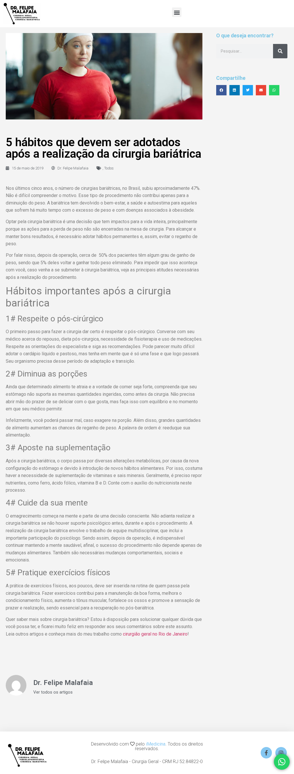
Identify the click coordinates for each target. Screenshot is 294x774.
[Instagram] (281, 752)
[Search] (280, 51)
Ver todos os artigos (53, 692)
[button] (176, 12)
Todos (109, 168)
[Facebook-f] (266, 752)
